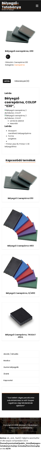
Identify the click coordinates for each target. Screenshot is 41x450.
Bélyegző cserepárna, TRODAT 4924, (20, 335)
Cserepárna (19, 65)
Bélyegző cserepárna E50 (20, 198)
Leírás (7, 81)
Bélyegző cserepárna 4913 (20, 246)
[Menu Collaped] (37, 6)
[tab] (7, 81)
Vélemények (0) (21, 81)
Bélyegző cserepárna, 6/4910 (20, 293)
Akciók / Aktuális (10, 354)
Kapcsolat (8, 380)
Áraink (6, 374)
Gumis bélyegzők (11, 367)
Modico (6, 360)
